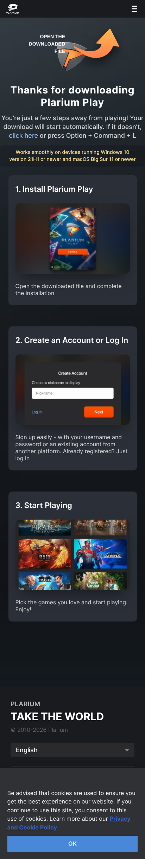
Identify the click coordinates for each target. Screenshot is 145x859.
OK (72, 843)
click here (23, 135)
